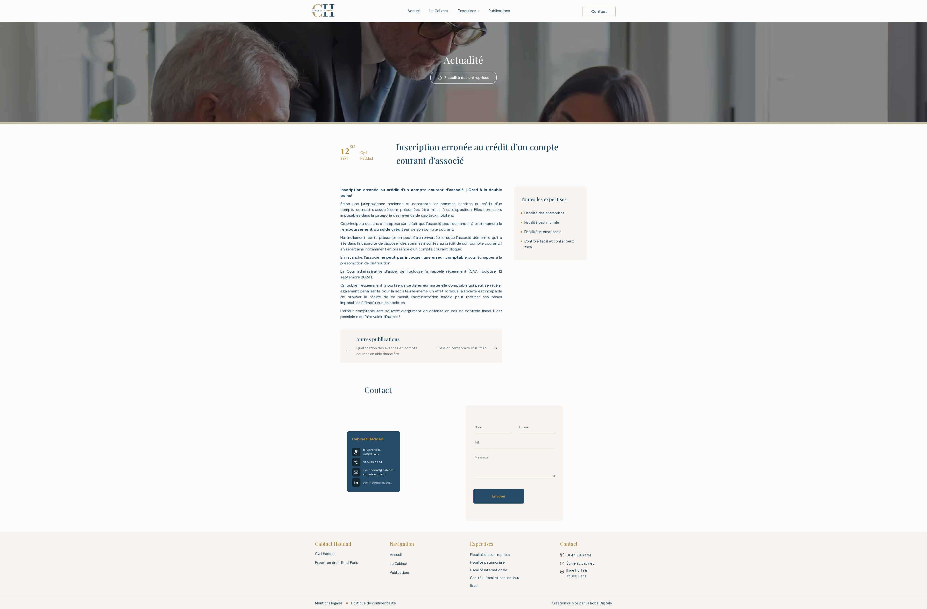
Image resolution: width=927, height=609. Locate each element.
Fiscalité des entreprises (544, 213)
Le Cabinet (439, 10)
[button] (468, 11)
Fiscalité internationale (543, 232)
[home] (323, 10)
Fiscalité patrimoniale (541, 222)
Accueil (413, 10)
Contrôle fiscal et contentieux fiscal (549, 244)
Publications (499, 10)
